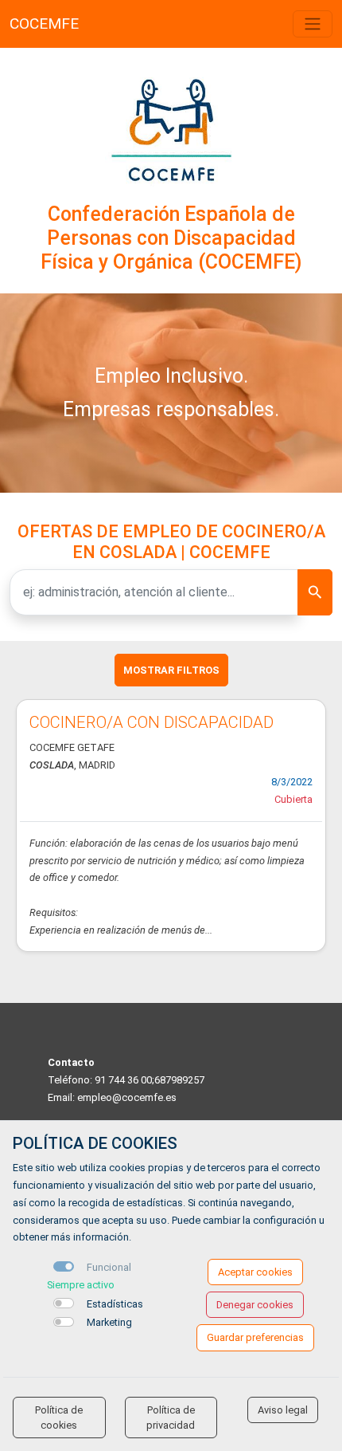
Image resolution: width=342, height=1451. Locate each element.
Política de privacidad (170, 1417)
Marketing (109, 1322)
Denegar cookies (254, 1305)
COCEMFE (44, 23)
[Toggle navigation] (312, 23)
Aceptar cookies (255, 1272)
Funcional (109, 1267)
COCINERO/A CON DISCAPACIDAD (151, 722)
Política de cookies (59, 1417)
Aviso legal (283, 1410)
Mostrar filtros (171, 670)
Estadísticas (115, 1304)
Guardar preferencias (255, 1337)
